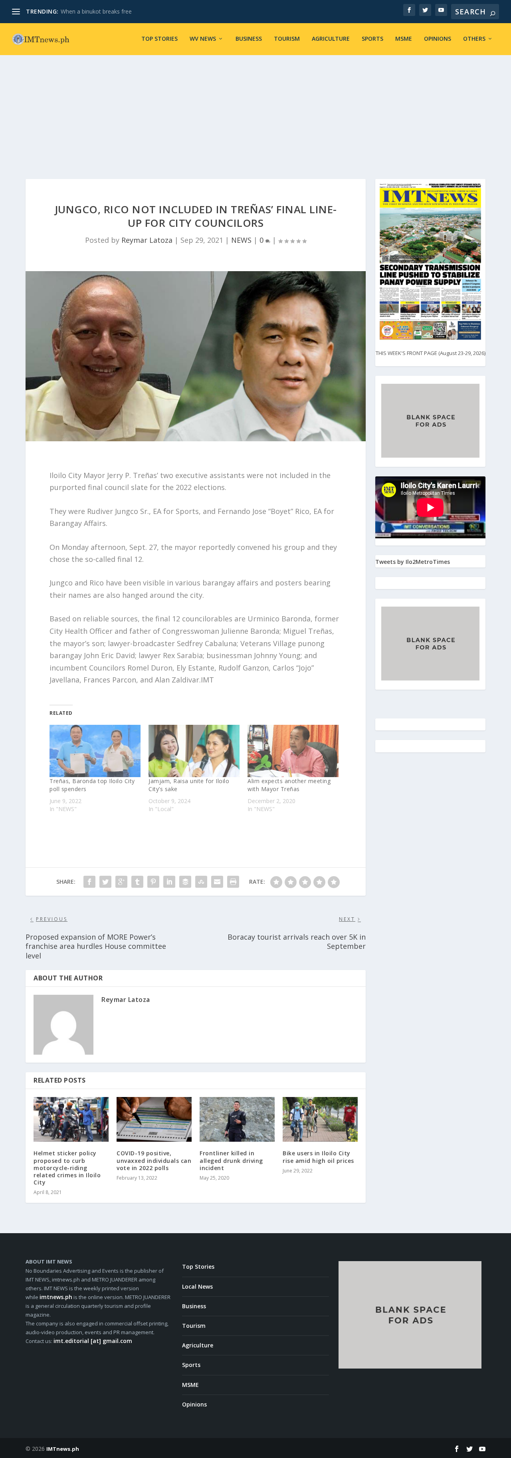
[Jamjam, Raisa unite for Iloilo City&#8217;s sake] (194, 751)
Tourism (287, 39)
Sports (372, 39)
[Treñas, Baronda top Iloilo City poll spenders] (95, 751)
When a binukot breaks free (96, 11)
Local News (197, 1286)
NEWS (241, 240)
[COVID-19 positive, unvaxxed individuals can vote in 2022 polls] (154, 1119)
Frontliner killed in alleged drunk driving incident (231, 1160)
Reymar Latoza (146, 240)
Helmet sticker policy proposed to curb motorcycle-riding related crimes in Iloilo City (67, 1167)
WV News (203, 39)
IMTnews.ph (62, 1448)
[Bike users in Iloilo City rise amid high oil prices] (320, 1119)
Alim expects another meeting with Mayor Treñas (289, 785)
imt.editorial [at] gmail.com (92, 1341)
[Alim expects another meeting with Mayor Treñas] (293, 751)
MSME (403, 39)
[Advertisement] (255, 107)
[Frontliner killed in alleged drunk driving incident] (237, 1119)
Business (249, 39)
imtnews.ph (56, 1297)
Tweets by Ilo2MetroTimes (412, 561)
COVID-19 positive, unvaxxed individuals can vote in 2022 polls (154, 1160)
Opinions (437, 39)
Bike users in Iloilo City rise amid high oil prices (318, 1156)
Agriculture (331, 39)
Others (474, 39)
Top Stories (159, 39)
